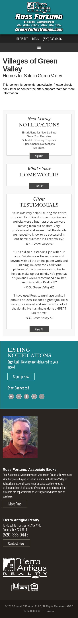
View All (39, 329)
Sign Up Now (21, 376)
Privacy (50, 611)
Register (22, 38)
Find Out (39, 186)
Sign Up (39, 156)
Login (35, 38)
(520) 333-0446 (52, 38)
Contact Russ (16, 543)
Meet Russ (14, 504)
